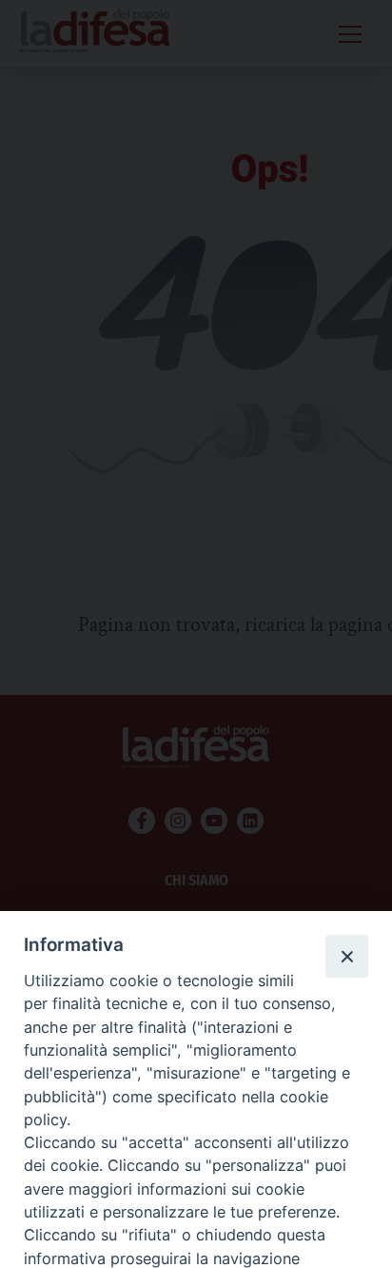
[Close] (346, 956)
